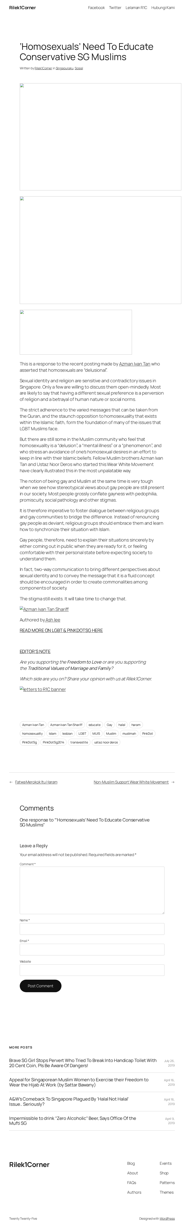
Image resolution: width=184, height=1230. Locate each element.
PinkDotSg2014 (53, 742)
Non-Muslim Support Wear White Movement (131, 781)
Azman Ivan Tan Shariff (66, 725)
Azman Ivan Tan (135, 364)
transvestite (79, 742)
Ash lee (52, 620)
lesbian (67, 733)
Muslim (111, 733)
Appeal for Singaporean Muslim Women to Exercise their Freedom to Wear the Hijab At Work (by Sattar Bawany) (79, 1082)
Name (25, 920)
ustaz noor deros (106, 742)
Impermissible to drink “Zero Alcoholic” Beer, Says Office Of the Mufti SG (72, 1121)
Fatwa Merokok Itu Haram (36, 781)
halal (121, 725)
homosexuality (32, 733)
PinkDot (147, 733)
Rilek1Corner (22, 7)
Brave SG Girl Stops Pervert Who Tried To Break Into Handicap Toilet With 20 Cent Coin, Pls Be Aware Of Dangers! (83, 1063)
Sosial (79, 68)
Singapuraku (64, 68)
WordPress (167, 1218)
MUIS (96, 733)
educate (95, 725)
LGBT (82, 733)
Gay (109, 725)
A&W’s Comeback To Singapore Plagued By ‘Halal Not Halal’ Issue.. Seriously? (68, 1102)
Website (25, 961)
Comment (28, 864)
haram (136, 725)
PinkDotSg (29, 742)
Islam (52, 733)
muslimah (129, 733)
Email (24, 941)
